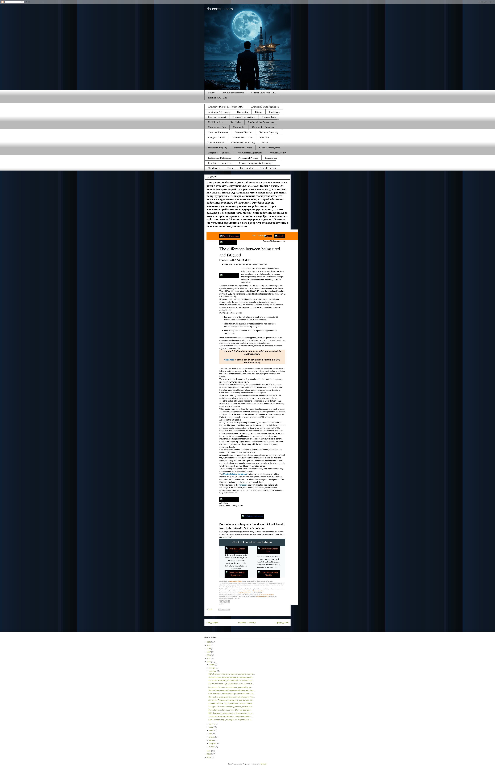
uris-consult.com (218, 9)
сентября (213, 671)
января (212, 747)
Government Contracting (243, 142)
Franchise (264, 137)
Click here (229, 360)
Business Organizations (244, 117)
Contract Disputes (243, 132)
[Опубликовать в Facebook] (226, 609)
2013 (209, 757)
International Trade (243, 147)
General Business (216, 142)
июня (211, 730)
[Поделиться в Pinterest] (229, 609)
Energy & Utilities (216, 137)
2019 (209, 652)
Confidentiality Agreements (261, 122)
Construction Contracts (263, 127)
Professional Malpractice (219, 158)
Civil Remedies (215, 122)
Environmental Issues (242, 137)
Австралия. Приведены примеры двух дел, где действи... (231, 700)
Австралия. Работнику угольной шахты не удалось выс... (231, 680)
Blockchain (274, 112)
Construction (239, 127)
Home (254, 235)
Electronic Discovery (268, 132)
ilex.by (211, 92)
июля (211, 727)
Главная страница (247, 622)
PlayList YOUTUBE (217, 97)
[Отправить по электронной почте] (219, 609)
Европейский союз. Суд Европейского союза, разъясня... (230, 684)
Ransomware (271, 158)
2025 (209, 642)
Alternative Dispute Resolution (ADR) (226, 106)
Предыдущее (282, 622)
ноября (212, 664)
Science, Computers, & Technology (256, 163)
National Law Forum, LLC (263, 92)
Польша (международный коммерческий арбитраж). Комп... (231, 690)
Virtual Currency (268, 168)
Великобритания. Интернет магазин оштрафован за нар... (230, 677)
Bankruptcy (242, 112)
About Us (261, 235)
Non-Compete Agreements (250, 152)
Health (265, 142)
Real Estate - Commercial (220, 163)
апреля (212, 737)
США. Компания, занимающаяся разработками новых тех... (231, 694)
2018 (209, 655)
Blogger (263, 764)
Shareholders (214, 168)
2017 (209, 658)
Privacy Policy (247, 591)
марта (211, 740)
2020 (209, 649)
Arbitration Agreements (219, 112)
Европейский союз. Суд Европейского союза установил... (231, 703)
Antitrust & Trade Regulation (265, 106)
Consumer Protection (218, 132)
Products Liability (278, 152)
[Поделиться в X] (224, 609)
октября (212, 668)
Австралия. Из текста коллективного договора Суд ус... (230, 687)
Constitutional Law (217, 127)
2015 (209, 751)
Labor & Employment (269, 147)
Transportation (246, 168)
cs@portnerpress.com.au (244, 593)
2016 (209, 662)
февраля (213, 743)
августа (212, 724)
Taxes (230, 168)
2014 (209, 754)
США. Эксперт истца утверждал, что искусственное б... (230, 720)
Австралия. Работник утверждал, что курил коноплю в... (230, 717)
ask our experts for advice (267, 595)
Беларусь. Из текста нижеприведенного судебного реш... (230, 707)
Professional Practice (248, 158)
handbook (243, 485)
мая (211, 734)
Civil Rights (235, 122)
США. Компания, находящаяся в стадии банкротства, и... (230, 713)
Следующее (212, 622)
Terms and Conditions (258, 591)
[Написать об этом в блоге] (221, 609)
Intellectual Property (217, 147)
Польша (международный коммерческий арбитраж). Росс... (231, 697)
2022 (209, 645)
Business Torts (269, 117)
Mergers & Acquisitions (219, 152)
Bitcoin (258, 112)
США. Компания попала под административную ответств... (231, 674)
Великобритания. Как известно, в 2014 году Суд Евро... (230, 710)
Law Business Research (233, 92)
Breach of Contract (217, 117)
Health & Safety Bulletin (235, 581)
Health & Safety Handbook (235, 474)
